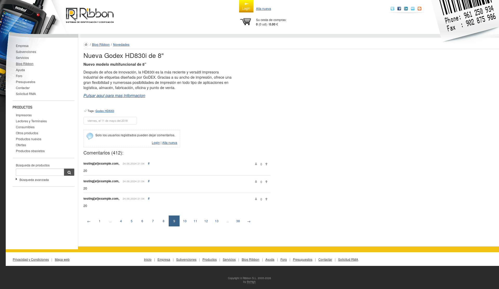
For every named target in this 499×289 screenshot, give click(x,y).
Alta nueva (263, 8)
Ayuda (20, 70)
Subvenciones (26, 51)
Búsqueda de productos (33, 165)
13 (217, 221)
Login (246, 8)
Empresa (22, 45)
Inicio (148, 259)
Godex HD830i (104, 111)
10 (185, 221)
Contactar (23, 87)
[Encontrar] (69, 172)
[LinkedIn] (406, 8)
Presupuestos (25, 81)
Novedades (121, 44)
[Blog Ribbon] (419, 8)
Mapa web (62, 259)
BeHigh (251, 282)
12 (206, 221)
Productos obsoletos (30, 151)
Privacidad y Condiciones (31, 259)
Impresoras (24, 115)
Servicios (22, 57)
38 (238, 221)
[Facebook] (399, 8)
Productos (209, 259)
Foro (19, 75)
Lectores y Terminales (31, 121)
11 (195, 221)
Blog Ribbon (25, 63)
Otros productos (27, 133)
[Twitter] (392, 8)
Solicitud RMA (26, 93)
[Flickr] (413, 8)
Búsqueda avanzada (34, 179)
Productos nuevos (28, 139)
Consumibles (25, 127)
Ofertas (21, 145)
